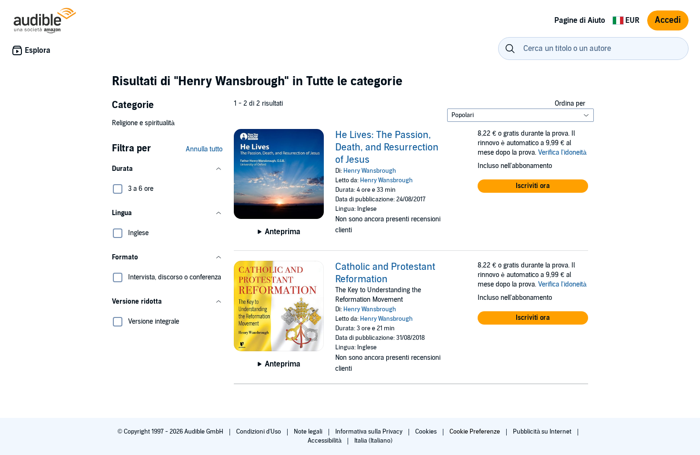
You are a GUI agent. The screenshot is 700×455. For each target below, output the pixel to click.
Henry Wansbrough (369, 171)
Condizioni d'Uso (259, 431)
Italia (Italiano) (373, 441)
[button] (167, 168)
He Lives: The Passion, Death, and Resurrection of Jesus (387, 147)
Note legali (309, 431)
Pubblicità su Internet (543, 431)
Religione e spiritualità (143, 123)
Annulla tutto (204, 149)
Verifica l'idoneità (562, 152)
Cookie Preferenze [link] (475, 431)
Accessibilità (325, 441)
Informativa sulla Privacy (369, 431)
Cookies (426, 431)
